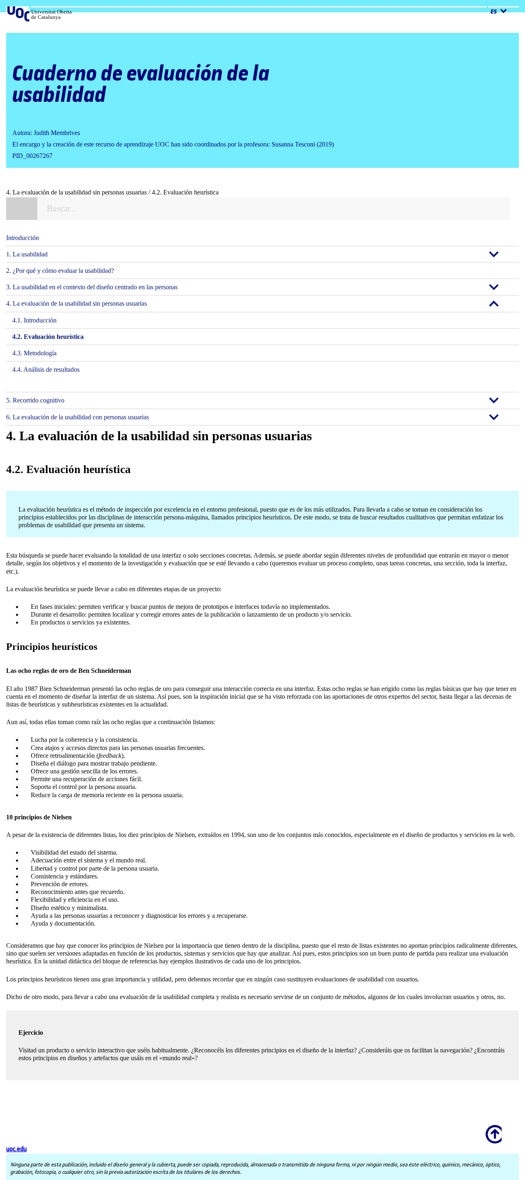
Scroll (492, 1128)
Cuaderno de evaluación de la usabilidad (140, 85)
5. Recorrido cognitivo (35, 400)
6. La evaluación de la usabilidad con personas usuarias (77, 417)
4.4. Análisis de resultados (46, 369)
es (494, 12)
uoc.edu (16, 1149)
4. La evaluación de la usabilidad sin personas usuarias (76, 303)
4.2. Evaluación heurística (48, 336)
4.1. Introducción (34, 320)
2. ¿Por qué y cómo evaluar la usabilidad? (60, 270)
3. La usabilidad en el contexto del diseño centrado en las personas (92, 287)
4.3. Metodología (34, 353)
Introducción (22, 237)
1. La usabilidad (27, 254)
